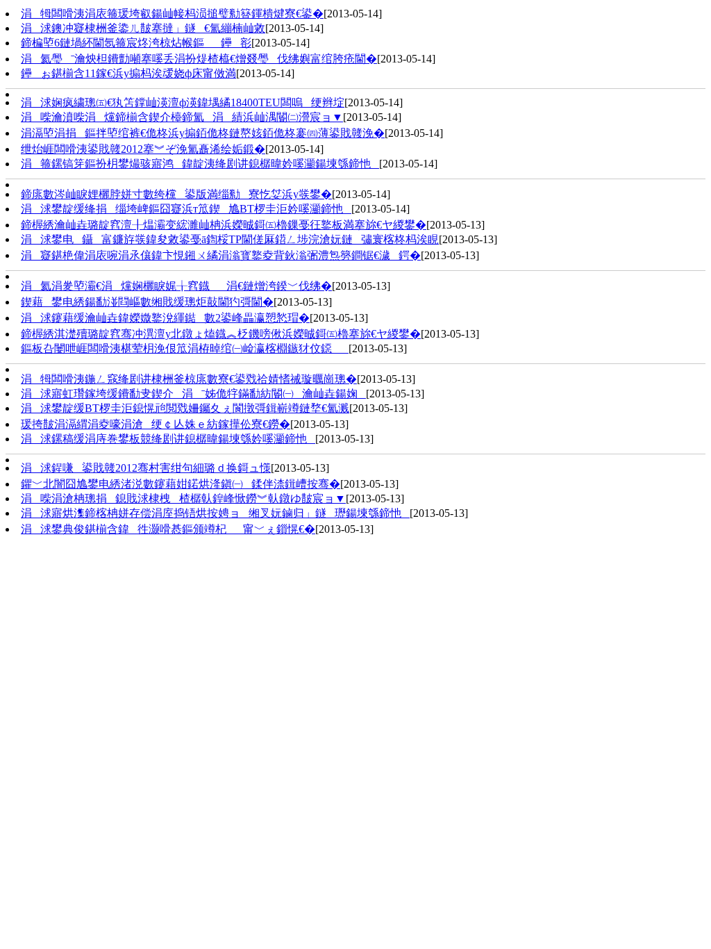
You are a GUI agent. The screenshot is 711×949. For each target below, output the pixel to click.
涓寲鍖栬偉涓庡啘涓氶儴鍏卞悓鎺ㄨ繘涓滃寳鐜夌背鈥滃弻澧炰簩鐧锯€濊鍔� (221, 255)
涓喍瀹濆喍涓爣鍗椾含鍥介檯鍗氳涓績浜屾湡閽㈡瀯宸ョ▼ (182, 117)
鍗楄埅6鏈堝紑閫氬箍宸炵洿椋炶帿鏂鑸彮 (136, 43)
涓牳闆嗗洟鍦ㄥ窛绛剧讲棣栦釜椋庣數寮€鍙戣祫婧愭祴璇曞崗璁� (189, 379)
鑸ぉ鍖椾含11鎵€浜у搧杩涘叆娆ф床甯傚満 (128, 73)
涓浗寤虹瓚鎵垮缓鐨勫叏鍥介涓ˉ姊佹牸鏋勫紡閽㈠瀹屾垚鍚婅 (193, 393)
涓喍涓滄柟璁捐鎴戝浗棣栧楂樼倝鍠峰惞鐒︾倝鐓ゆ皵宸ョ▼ (183, 498)
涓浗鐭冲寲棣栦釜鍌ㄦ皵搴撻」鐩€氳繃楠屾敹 (143, 28)
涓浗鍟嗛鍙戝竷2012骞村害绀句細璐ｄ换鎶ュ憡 (146, 468)
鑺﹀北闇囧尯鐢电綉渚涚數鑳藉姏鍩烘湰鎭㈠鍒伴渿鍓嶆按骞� (180, 484)
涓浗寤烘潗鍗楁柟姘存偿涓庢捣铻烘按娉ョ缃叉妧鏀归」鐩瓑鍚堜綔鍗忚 (215, 513)
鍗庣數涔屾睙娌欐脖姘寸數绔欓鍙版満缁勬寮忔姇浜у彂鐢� (176, 194)
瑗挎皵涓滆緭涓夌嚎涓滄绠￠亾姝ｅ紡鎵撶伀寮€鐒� (155, 424)
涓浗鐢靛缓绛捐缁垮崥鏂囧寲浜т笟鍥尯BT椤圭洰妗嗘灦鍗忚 (186, 209)
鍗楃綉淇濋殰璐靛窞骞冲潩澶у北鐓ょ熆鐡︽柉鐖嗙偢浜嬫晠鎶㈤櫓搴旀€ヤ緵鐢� (221, 334)
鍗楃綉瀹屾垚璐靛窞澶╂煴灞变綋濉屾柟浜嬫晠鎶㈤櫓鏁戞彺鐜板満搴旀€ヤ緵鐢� (223, 225)
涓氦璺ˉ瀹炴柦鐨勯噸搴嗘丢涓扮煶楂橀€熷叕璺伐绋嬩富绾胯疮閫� (199, 59)
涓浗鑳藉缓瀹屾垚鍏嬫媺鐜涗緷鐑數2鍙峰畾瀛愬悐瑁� (165, 318)
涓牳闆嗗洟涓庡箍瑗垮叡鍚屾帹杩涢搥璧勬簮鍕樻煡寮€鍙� (172, 13)
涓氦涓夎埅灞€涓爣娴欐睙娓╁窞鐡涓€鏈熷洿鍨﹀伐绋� (176, 286)
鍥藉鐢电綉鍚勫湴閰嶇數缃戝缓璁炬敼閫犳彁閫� (147, 302)
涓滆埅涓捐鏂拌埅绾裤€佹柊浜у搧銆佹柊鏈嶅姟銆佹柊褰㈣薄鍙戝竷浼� (203, 133)
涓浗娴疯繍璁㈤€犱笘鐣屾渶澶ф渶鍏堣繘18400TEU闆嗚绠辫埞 (182, 102)
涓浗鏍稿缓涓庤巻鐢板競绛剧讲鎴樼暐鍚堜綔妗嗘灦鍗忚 (168, 439)
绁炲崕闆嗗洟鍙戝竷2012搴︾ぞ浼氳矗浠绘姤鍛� (143, 149)
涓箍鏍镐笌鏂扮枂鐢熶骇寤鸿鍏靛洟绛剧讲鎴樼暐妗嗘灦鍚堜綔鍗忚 (200, 164)
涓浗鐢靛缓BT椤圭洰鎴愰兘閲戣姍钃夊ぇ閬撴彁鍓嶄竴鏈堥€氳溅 (185, 408)
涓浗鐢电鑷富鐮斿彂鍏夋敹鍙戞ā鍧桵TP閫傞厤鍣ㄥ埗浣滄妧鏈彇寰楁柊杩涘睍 (230, 239)
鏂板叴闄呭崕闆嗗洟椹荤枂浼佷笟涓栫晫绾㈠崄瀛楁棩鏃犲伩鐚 (185, 348)
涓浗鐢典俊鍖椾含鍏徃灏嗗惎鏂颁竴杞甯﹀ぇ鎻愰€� (168, 529)
